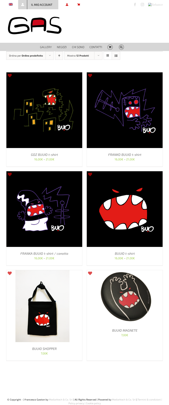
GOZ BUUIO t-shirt (44, 154)
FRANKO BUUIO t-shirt (124, 154)
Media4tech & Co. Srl (61, 399)
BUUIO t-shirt (125, 253)
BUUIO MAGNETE (124, 330)
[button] (121, 47)
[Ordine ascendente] (59, 55)
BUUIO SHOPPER (44, 349)
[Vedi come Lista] (116, 56)
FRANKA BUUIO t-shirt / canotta (44, 253)
